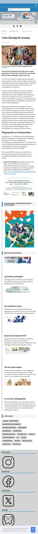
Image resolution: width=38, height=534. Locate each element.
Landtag (32, 434)
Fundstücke (17, 431)
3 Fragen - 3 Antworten (10, 421)
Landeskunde (22, 434)
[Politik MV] (19, 19)
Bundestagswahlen (9, 427)
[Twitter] (14, 26)
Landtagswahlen (8, 437)
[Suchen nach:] (19, 9)
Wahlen (17, 440)
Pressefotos (5, 67)
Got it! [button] (33, 530)
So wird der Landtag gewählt (15, 399)
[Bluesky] (24, 26)
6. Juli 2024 (6, 42)
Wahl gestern (27, 440)
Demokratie (22, 427)
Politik (23, 437)
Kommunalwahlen (9, 434)
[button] (36, 5)
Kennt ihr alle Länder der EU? (15, 336)
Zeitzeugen (16, 444)
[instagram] (20, 26)
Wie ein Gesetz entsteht (13, 367)
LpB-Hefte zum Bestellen (13, 277)
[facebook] (17, 26)
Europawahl (7, 431)
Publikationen (7, 440)
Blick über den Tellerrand (11, 424)
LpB (18, 437)
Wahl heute (7, 444)
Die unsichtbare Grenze (13, 306)
